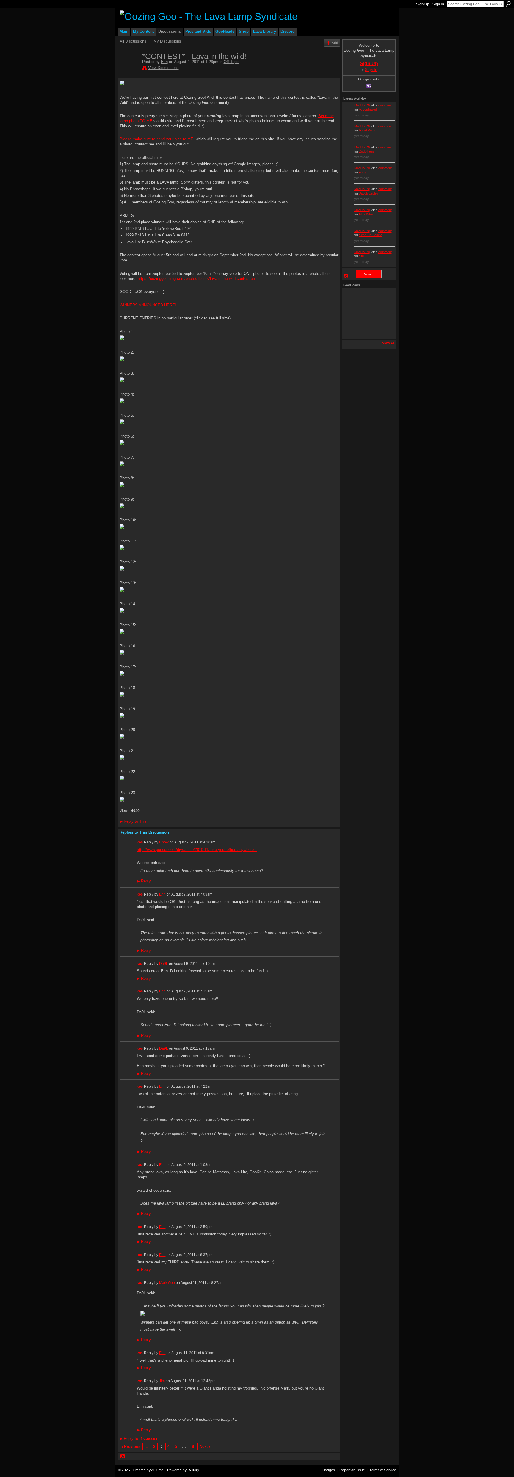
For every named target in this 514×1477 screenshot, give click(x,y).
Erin (164, 61)
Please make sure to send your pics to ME (156, 139)
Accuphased (368, 109)
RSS (123, 1456)
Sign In (438, 4)
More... (369, 274)
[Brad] (383, 314)
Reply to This (133, 821)
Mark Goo (167, 1282)
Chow (164, 842)
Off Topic (231, 61)
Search (508, 4)
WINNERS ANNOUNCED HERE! (148, 305)
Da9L (163, 963)
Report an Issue (352, 1470)
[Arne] (367, 330)
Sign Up (422, 4)
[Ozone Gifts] (383, 298)
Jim (162, 1381)
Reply (144, 881)
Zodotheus (366, 151)
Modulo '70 (362, 105)
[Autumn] (351, 330)
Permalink (140, 842)
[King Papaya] (351, 298)
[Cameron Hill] (367, 298)
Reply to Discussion (139, 1438)
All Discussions (133, 41)
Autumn (157, 1470)
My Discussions (167, 41)
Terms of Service (382, 1470)
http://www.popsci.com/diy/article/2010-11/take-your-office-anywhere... (197, 849)
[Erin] (129, 68)
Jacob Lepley (368, 193)
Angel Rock (367, 130)
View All (388, 343)
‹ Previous (131, 1446)
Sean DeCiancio (370, 235)
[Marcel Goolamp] (383, 330)
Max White (366, 214)
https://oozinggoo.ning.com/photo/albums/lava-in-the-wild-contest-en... (198, 278)
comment (385, 105)
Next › (205, 1446)
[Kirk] (367, 314)
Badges (328, 1470)
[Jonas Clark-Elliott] (351, 314)
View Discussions (163, 67)
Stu (361, 256)
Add (335, 43)
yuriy (362, 172)
